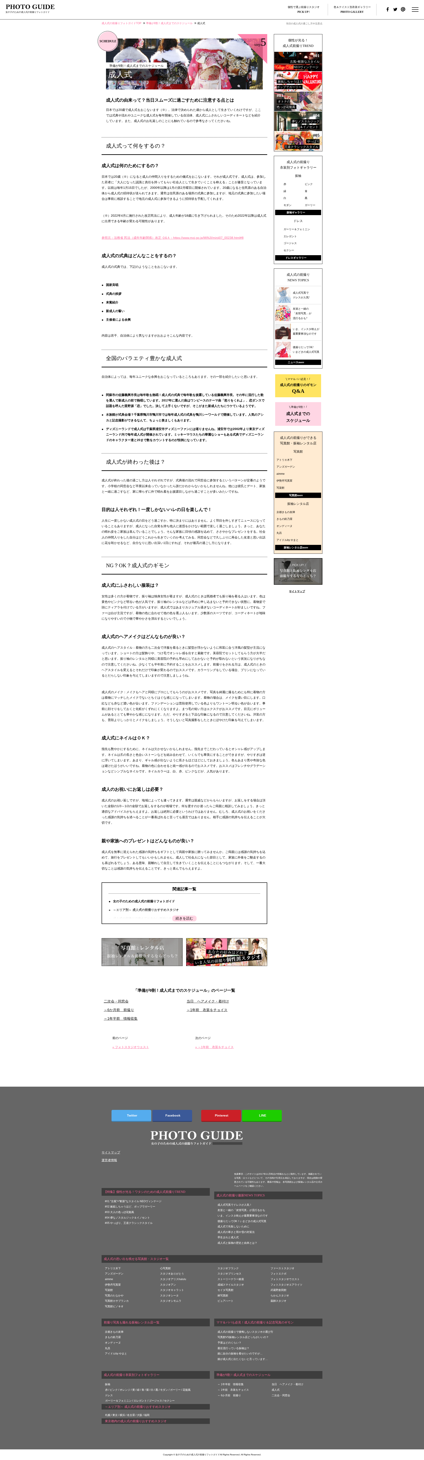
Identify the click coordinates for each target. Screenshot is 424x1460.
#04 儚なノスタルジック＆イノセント (127, 1217)
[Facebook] (172, 1116)
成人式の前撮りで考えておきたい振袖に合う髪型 (147, 918)
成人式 (276, 1389)
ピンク (114, 1389)
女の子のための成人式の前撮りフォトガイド (144, 901)
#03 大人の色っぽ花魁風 (119, 1212)
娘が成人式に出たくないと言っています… (243, 1359)
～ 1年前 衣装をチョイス (233, 1389)
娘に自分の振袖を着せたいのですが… (240, 1353)
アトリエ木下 (284, 459)
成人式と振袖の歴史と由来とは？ (237, 1242)
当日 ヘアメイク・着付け (208, 1001)
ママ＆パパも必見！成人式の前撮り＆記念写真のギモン (255, 1322)
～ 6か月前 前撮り (229, 1395)
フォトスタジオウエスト (285, 1279)
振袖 (298, 175)
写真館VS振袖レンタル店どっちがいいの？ (243, 1337)
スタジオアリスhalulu (173, 1279)
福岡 (147, 1415)
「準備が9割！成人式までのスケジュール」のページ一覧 (184, 990)
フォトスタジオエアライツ (286, 1284)
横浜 (122, 1415)
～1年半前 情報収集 (121, 1018)
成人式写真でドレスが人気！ (235, 1204)
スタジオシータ (169, 1295)
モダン (164, 1389)
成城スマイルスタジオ (231, 1284)
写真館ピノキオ (114, 1306)
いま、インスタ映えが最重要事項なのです (243, 1215)
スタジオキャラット (172, 1290)
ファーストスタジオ (282, 1268)
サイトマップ (297, 591)
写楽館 (280, 487)
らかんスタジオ (280, 1295)
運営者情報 (109, 1160)
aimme (280, 473)
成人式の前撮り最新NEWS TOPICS (240, 1195)
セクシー (169, 1400)
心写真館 (165, 1268)
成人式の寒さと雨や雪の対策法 (236, 1232)
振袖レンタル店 (298, 503)
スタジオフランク (228, 1268)
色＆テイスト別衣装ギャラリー (352, 10)
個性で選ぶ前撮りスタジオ (304, 10)
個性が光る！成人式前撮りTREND (298, 43)
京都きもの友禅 (285, 512)
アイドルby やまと (287, 540)
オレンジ (125, 1389)
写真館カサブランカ (117, 1300)
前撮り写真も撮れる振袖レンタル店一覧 (131, 1322)
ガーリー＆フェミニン (118, 1400)
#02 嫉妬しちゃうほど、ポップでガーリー (130, 1206)
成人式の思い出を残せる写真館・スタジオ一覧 (136, 1259)
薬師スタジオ (278, 1300)
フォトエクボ (278, 1273)
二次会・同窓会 (116, 1001)
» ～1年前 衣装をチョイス (214, 1047)
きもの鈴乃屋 (284, 519)
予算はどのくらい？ (229, 1342)
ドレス (298, 221)
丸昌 (279, 532)
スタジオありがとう (172, 1273)
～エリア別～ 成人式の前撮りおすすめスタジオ (146, 910)
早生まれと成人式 (228, 1237)
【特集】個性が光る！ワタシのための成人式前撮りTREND (144, 1192)
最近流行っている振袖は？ (233, 1348)
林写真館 (223, 1295)
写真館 (298, 451)
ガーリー (175, 1389)
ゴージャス (155, 1400)
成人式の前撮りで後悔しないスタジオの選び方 (245, 1331)
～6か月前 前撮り (119, 1010)
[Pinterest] (221, 1116)
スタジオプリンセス (229, 1273)
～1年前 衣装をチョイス (207, 1010)
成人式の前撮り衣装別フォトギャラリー (298, 165)
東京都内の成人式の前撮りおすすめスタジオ (136, 1421)
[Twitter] (131, 1116)
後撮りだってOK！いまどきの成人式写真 (242, 1221)
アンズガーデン (285, 466)
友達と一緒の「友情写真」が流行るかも (241, 1210)
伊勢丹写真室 (284, 480)
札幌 (107, 1415)
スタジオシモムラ (170, 1300)
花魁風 (187, 1389)
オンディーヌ (284, 526)
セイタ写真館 (225, 1290)
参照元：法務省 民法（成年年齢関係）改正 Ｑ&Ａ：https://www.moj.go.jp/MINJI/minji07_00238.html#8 (173, 237)
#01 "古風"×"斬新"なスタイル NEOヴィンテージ (133, 1201)
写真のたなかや (114, 1295)
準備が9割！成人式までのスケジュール (243, 1375)
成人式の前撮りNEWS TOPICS (298, 277)
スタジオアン (168, 1284)
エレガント (140, 1400)
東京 (115, 1415)
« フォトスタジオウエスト (130, 1047)
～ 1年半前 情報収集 (231, 1384)
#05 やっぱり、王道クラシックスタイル (129, 1223)
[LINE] (262, 1116)
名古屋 (131, 1415)
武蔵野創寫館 (278, 1290)
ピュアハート (225, 1300)
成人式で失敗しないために (233, 1226)
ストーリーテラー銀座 (231, 1279)
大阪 (139, 1415)
